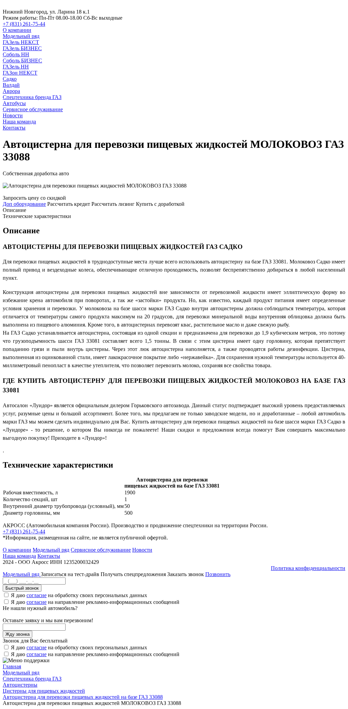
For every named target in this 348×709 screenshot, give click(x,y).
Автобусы (14, 103)
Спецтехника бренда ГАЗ (32, 97)
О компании (17, 30)
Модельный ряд (21, 36)
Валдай (11, 85)
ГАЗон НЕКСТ (20, 73)
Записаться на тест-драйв (71, 574)
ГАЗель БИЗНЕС (22, 48)
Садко (10, 79)
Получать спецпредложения (134, 574)
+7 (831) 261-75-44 (24, 24)
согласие (37, 595)
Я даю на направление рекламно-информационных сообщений (95, 602)
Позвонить (217, 574)
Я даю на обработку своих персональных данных (79, 595)
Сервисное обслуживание (33, 109)
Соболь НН (16, 54)
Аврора (11, 91)
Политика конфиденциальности (308, 568)
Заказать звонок (185, 574)
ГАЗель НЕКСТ (21, 42)
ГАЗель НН (16, 67)
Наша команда (19, 121)
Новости (13, 115)
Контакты (14, 128)
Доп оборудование (24, 204)
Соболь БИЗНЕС (22, 60)
